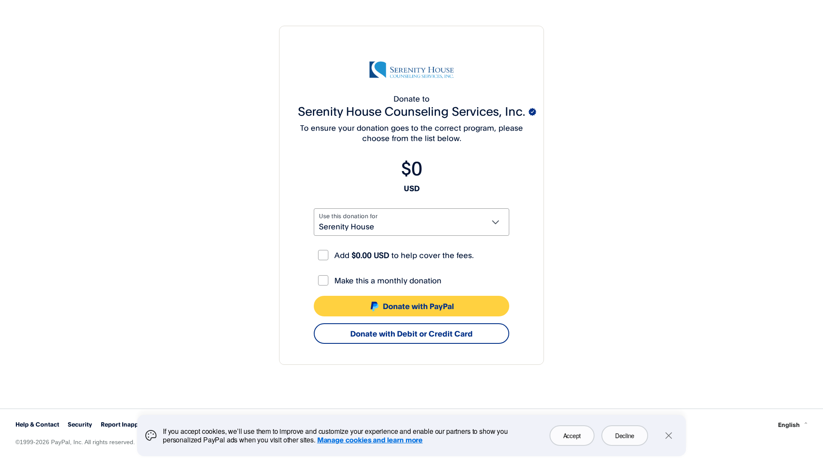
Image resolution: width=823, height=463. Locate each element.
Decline (624, 435)
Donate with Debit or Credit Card (411, 333)
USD (412, 188)
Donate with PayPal (418, 306)
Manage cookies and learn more (370, 440)
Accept (572, 435)
